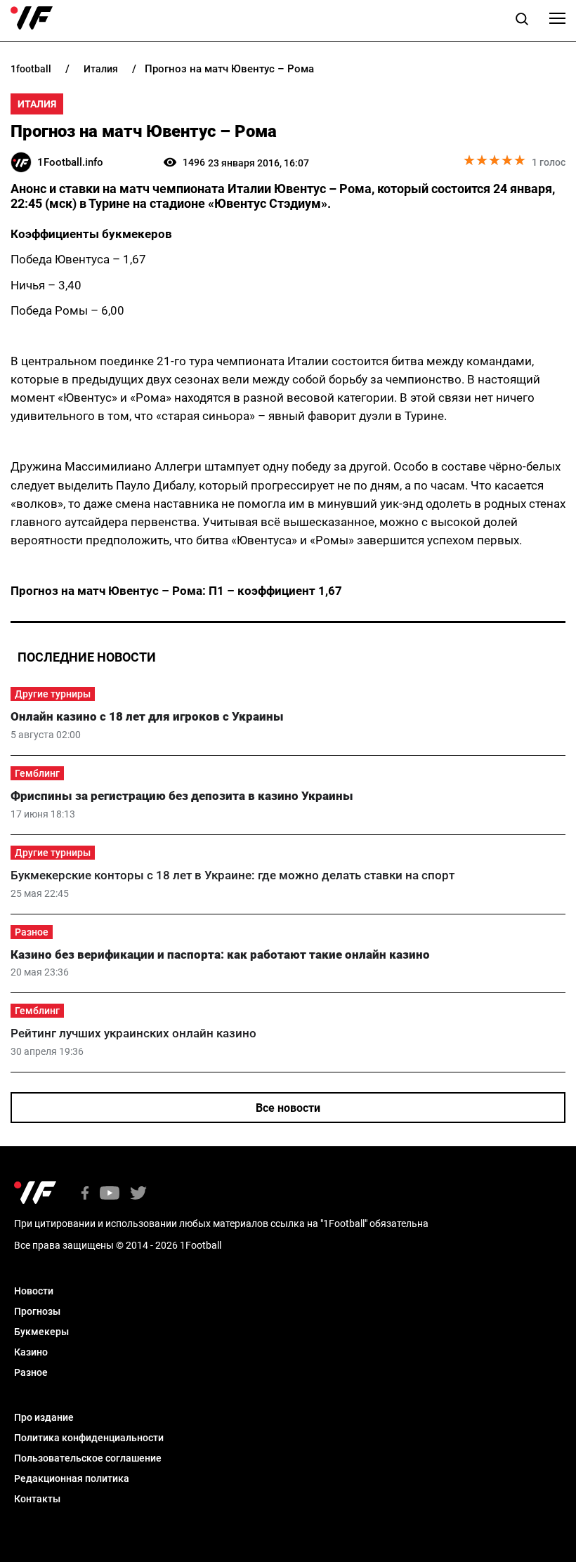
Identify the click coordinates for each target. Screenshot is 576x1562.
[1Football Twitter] (138, 1194)
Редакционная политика (71, 1478)
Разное (31, 932)
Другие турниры (53, 694)
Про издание (44, 1417)
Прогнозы (37, 1311)
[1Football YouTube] (109, 1194)
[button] (522, 21)
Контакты (37, 1498)
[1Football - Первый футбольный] (32, 18)
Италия (37, 104)
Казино (31, 1352)
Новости (33, 1291)
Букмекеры (41, 1331)
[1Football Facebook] (85, 1194)
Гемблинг (37, 773)
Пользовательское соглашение (88, 1458)
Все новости (288, 1108)
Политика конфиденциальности (89, 1437)
